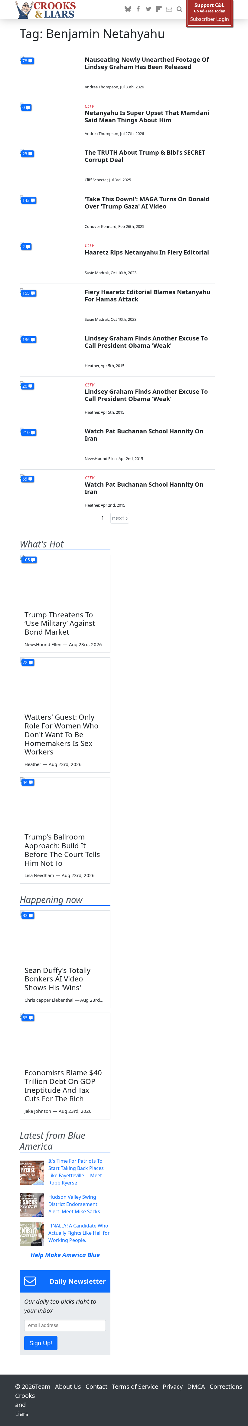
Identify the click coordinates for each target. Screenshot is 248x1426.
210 (26, 432)
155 (26, 293)
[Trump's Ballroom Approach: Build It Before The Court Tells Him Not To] (65, 802)
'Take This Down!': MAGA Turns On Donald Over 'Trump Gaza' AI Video (147, 202)
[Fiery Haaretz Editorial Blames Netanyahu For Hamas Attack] (50, 305)
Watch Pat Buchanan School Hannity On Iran (144, 434)
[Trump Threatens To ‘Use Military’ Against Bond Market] (65, 580)
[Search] (179, 9)
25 (24, 153)
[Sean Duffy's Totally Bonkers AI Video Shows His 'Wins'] (65, 936)
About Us (68, 1386)
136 (26, 339)
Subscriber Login (209, 19)
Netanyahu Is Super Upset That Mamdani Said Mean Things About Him (147, 116)
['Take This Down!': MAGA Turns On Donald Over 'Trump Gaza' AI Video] (50, 213)
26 (24, 386)
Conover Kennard (100, 226)
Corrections (226, 1386)
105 (26, 560)
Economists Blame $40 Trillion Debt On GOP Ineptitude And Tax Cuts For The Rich (63, 1085)
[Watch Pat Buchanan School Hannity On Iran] (50, 445)
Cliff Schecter (96, 179)
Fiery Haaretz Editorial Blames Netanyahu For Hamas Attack (147, 295)
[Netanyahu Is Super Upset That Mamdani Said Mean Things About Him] (50, 120)
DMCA (196, 1386)
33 (25, 915)
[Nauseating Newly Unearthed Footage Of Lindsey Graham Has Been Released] (50, 73)
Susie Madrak (97, 272)
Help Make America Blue (65, 1255)
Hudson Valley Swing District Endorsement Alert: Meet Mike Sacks (74, 1204)
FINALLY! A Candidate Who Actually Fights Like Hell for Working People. (79, 1233)
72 (25, 662)
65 (24, 479)
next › (120, 518)
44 (25, 782)
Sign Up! (40, 1343)
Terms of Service (135, 1386)
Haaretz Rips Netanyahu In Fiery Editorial (147, 252)
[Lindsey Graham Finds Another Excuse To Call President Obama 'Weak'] (50, 352)
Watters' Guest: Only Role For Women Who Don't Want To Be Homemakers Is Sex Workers (61, 734)
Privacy (173, 1386)
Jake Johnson (37, 1111)
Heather (92, 365)
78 (24, 61)
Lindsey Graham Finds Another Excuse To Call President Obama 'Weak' (146, 342)
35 (25, 1017)
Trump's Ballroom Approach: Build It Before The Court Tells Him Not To (62, 850)
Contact (96, 1386)
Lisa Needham (39, 875)
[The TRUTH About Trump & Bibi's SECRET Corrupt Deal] (50, 166)
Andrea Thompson (101, 87)
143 (26, 200)
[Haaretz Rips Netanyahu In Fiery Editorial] (50, 259)
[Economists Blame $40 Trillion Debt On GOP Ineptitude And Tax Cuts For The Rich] (65, 1038)
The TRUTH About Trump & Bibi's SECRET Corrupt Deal (145, 156)
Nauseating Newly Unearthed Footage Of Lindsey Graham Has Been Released (147, 63)
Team (43, 1386)
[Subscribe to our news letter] (169, 9)
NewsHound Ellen (101, 458)
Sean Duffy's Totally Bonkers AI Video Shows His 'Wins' (57, 979)
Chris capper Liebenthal (48, 1000)
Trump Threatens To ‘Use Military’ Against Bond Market (59, 623)
